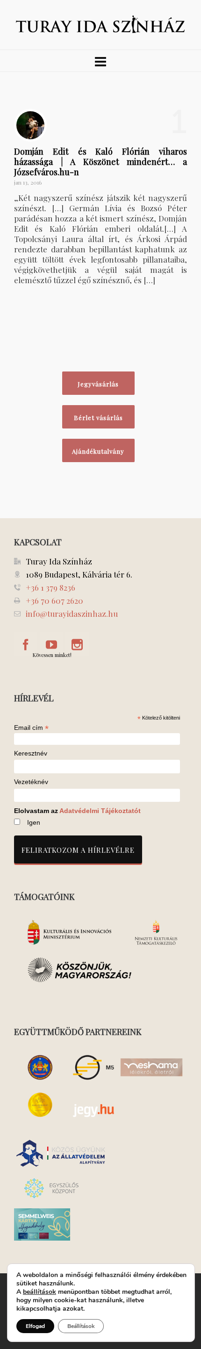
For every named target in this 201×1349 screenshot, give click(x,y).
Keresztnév (30, 753)
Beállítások (80, 1326)
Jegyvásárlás (98, 384)
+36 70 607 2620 (54, 600)
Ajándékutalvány (98, 451)
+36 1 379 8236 (50, 587)
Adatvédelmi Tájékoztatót (100, 810)
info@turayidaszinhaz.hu (72, 613)
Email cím (31, 727)
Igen (33, 822)
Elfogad (35, 1326)
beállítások (39, 1292)
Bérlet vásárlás (98, 417)
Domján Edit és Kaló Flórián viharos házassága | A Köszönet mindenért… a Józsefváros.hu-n (100, 162)
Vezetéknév (31, 781)
